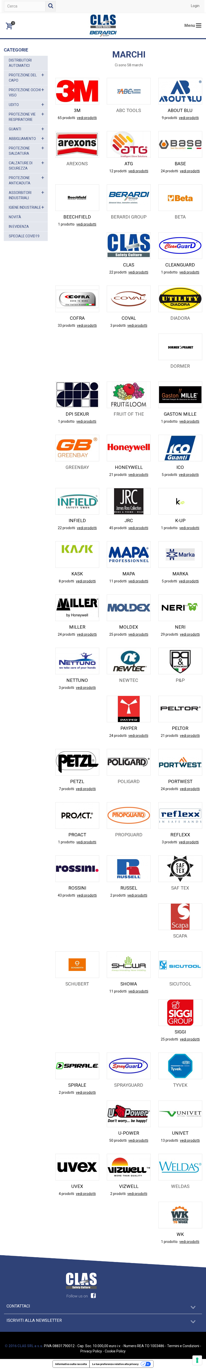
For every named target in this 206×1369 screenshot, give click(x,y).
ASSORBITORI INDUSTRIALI (20, 195)
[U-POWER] (129, 1113)
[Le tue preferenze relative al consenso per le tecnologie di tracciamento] (197, 1360)
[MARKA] (180, 554)
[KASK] (77, 554)
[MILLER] (77, 608)
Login (195, 6)
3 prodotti (118, 325)
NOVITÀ (15, 217)
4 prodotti (67, 1194)
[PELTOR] (180, 709)
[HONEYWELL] (129, 448)
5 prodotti (170, 475)
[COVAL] (129, 299)
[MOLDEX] (129, 608)
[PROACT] (77, 815)
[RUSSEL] (129, 868)
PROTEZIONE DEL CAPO (23, 77)
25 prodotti (118, 634)
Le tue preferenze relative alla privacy (115, 1363)
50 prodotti (118, 1140)
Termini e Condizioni (183, 1346)
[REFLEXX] (180, 815)
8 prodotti (67, 581)
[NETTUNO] (77, 661)
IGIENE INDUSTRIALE (25, 207)
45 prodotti (118, 528)
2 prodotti (118, 895)
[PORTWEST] (180, 762)
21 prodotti (118, 475)
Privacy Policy (91, 1351)
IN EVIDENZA (19, 227)
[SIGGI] (180, 1012)
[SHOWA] (129, 964)
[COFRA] (77, 299)
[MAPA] (129, 554)
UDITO (14, 105)
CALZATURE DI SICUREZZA (20, 165)
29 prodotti (170, 634)
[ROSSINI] (77, 868)
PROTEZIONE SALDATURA (19, 150)
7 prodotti (67, 789)
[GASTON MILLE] (180, 395)
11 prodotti (118, 581)
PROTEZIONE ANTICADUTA (19, 180)
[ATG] (129, 144)
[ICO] (180, 448)
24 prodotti (170, 171)
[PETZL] (77, 762)
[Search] (50, 6)
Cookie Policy (115, 1351)
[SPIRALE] (77, 1065)
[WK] (180, 1215)
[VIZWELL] (129, 1167)
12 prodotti (118, 171)
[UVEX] (77, 1167)
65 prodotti (67, 118)
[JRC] (129, 501)
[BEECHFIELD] (77, 197)
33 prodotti (67, 325)
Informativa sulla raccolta (71, 1363)
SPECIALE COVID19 (24, 236)
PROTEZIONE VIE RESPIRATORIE (22, 117)
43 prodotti (67, 895)
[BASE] (180, 144)
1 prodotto (66, 224)
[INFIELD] (77, 501)
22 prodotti (118, 272)
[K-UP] (180, 501)
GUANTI (15, 129)
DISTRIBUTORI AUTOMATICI (20, 63)
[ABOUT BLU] (180, 91)
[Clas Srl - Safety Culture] (103, 25)
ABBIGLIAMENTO (22, 139)
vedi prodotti (87, 118)
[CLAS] (129, 245)
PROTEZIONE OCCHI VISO (25, 92)
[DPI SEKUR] (77, 395)
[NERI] (180, 608)
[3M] (77, 91)
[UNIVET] (180, 1113)
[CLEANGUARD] (180, 245)
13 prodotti (170, 1140)
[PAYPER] (129, 709)
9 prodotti (170, 118)
